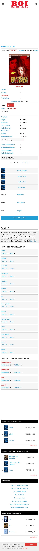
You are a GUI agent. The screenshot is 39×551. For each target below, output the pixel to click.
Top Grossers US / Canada (19, 501)
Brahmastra (12, 532)
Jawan (11, 428)
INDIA (3, 251)
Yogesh (19, 211)
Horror (36, 51)
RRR (10, 525)
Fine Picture (25, 163)
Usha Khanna (21, 203)
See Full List (33, 446)
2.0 (10, 519)
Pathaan (11, 440)
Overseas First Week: (7, 150)
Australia (4, 385)
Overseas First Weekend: (8, 145)
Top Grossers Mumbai (19, 492)
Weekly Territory (7, 140)
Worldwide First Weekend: (8, 147)
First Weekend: (5, 98)
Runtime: (21, 51)
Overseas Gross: (5, 125)
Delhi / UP (4, 266)
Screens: (3, 90)
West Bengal (5, 334)
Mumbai (3, 258)
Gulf (2, 377)
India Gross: (4, 122)
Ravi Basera (20, 195)
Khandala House (8, 46)
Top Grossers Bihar (19, 498)
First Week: (4, 117)
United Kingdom (6, 362)
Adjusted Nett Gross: (7, 136)
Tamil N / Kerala (6, 319)
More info (25, 548)
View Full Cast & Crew (20, 218)
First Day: (3, 92)
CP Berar (3, 289)
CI (2, 296)
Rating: (3, 108)
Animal (11, 434)
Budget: (3, 120)
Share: (12, 253)
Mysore (3, 311)
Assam (3, 342)
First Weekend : (5, 365)
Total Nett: (4, 253)
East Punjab (4, 273)
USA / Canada (5, 370)
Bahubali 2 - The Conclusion (13, 457)
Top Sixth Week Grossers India (19, 488)
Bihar (2, 327)
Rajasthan (4, 281)
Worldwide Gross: (6, 128)
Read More (33, 241)
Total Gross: (17, 365)
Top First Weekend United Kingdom (19, 504)
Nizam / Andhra (5, 304)
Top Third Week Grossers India (19, 485)
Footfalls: (3, 134)
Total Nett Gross (15, 101)
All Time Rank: (5, 131)
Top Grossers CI (19, 495)
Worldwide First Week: (7, 153)
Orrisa (3, 349)
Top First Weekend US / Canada (19, 507)
